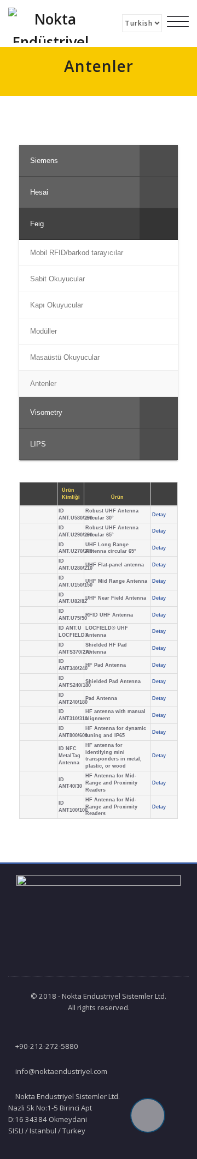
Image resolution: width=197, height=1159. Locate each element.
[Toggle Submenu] (159, 160)
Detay (159, 514)
